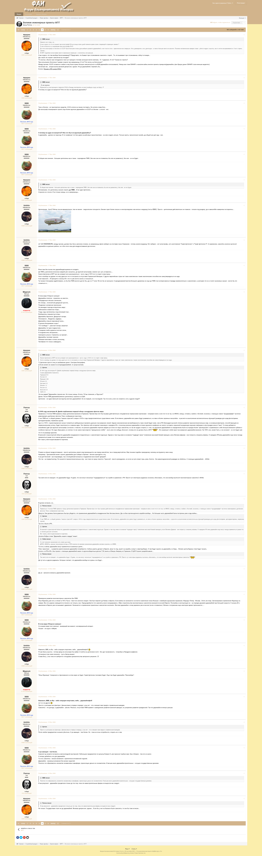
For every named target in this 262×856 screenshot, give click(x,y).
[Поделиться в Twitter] (21, 837)
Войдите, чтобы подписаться (221, 22)
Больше (241, 18)
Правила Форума (41, 14)
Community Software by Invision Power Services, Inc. (131, 853)
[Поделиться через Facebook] (17, 837)
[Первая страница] (18, 29)
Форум (19, 14)
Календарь (28, 14)
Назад (23, 29)
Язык (127, 849)
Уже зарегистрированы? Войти (222, 3)
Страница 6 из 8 (65, 29)
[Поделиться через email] (27, 837)
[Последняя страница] (57, 29)
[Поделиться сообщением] (244, 35)
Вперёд (53, 29)
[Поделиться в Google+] (24, 837)
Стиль (134, 849)
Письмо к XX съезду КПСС (52, 69)
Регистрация (241, 3)
